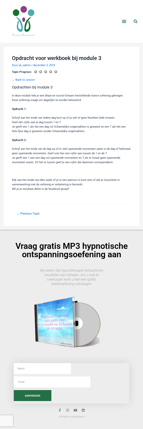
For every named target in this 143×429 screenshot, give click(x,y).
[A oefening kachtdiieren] (36, 72)
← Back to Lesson (23, 79)
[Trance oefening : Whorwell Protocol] (42, 72)
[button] (124, 21)
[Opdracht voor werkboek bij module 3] (47, 72)
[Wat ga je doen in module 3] (52, 72)
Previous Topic (28, 213)
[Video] (57, 72)
